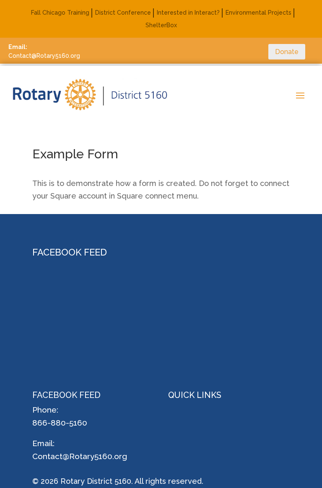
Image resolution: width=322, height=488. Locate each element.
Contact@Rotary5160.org (79, 456)
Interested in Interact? (188, 13)
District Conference (123, 13)
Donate (287, 52)
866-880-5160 (59, 422)
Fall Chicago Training (60, 13)
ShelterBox (161, 25)
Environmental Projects (258, 13)
